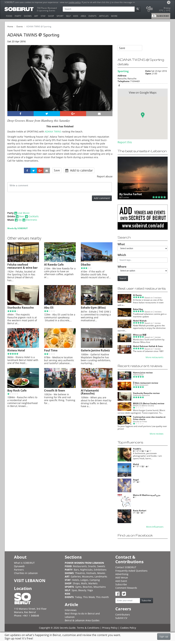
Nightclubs (86, 569)
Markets (93, 583)
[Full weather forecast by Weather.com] (158, 10)
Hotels (75, 580)
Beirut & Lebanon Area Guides (82, 620)
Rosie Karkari (139, 510)
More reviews (156, 434)
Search (122, 278)
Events (20, 26)
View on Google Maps (143, 92)
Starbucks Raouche (20, 307)
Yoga (90, 590)
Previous (13, 82)
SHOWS (28, 15)
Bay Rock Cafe (16, 390)
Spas (74, 590)
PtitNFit (137, 448)
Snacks (92, 566)
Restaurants (80, 566)
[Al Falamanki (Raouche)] (96, 387)
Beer (21, 216)
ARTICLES (104, 15)
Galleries (76, 576)
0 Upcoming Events (46, 10)
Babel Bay (138, 309)
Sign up (163, 636)
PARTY (18, 15)
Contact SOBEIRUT (125, 567)
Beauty (82, 590)
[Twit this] (47, 113)
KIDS (75, 15)
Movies (101, 573)
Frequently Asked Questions (131, 570)
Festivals (91, 573)
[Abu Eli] (60, 304)
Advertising (121, 574)
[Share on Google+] (73, 113)
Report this (125, 142)
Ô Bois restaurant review (145, 382)
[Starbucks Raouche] (23, 304)
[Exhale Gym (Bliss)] (96, 304)
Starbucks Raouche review (146, 393)
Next (108, 82)
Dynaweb (19, 566)
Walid (136, 464)
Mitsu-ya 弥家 (139, 334)
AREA (83, 15)
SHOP (51, 15)
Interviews (71, 610)
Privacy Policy (109, 627)
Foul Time (50, 350)
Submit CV (121, 618)
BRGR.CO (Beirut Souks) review (148, 403)
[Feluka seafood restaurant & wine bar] (23, 261)
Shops (76, 583)
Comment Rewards (126, 587)
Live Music (24, 213)
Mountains (99, 586)
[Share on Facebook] (20, 113)
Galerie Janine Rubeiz (95, 350)
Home (10, 26)
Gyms (78, 586)
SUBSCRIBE (162, 15)
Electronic (31, 219)
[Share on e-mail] (99, 113)
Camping (95, 580)
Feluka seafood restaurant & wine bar (22, 266)
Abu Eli (48, 307)
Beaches (87, 586)
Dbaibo (86, 264)
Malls (84, 583)
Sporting (123, 71)
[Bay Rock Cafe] (23, 387)
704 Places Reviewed (47, 8)
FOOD (9, 15)
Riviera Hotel (16, 350)
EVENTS (92, 15)
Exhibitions (100, 569)
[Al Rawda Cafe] (60, 261)
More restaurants (154, 357)
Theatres (80, 573)
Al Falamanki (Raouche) (90, 392)
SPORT (60, 15)
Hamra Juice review (143, 372)
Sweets (101, 566)
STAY (43, 15)
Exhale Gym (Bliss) (93, 307)
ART (36, 15)
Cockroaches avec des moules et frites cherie (149, 418)
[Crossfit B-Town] (60, 387)
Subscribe (121, 584)
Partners (19, 569)
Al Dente (137, 295)
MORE (114, 15)
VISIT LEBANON (29, 580)
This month (102, 597)
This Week (89, 597)
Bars (76, 569)
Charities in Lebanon (26, 573)
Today (78, 597)
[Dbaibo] (96, 261)
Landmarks (101, 576)
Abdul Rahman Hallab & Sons (148, 346)
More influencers (154, 527)
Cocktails (34, 216)
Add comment (102, 198)
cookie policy (75, 2)
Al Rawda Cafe (54, 264)
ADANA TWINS (53, 131)
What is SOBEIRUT (24, 562)
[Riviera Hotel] (23, 347)
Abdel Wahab (140, 320)
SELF (68, 15)
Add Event (121, 581)
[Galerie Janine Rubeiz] (96, 347)
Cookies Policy (128, 627)
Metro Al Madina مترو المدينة (146, 495)
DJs (20, 219)
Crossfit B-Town (54, 390)
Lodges (84, 580)
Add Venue (121, 577)
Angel (136, 479)
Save (57, 170)
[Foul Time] (60, 347)
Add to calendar (81, 170)
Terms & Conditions (88, 627)
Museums (87, 576)
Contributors (122, 614)
